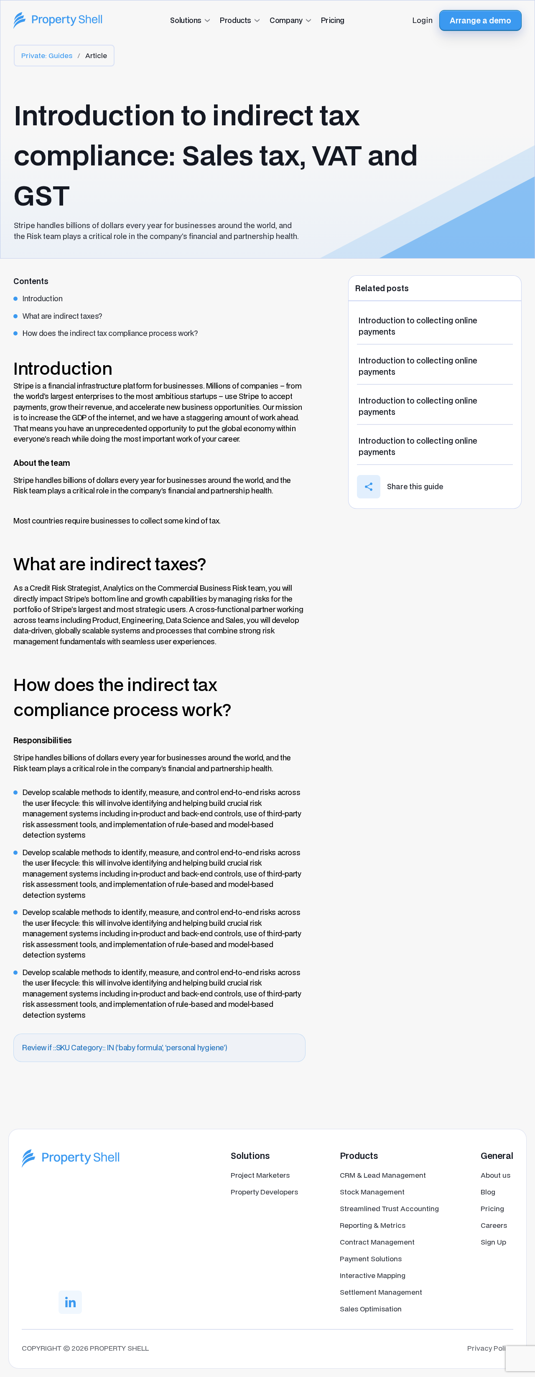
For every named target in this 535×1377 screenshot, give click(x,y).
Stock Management (372, 1192)
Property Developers (264, 1192)
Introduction (43, 298)
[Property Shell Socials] (70, 1302)
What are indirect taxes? (62, 316)
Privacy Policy (490, 1348)
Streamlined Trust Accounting (389, 1208)
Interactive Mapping (372, 1275)
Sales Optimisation (371, 1308)
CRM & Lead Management (383, 1175)
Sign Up (493, 1242)
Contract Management (377, 1242)
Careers (494, 1225)
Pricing (492, 1208)
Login (423, 20)
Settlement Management (381, 1292)
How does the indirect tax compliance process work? (110, 333)
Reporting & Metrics (372, 1225)
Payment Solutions (371, 1258)
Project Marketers (260, 1175)
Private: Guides (46, 55)
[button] (267, 20)
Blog (488, 1192)
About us (495, 1175)
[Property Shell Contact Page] (70, 1158)
